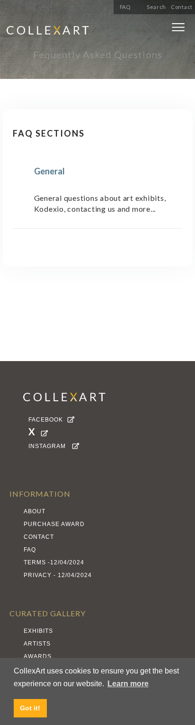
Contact (182, 7)
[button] (178, 29)
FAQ (125, 7)
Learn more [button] (128, 684)
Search (156, 7)
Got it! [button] (30, 708)
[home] (73, 32)
